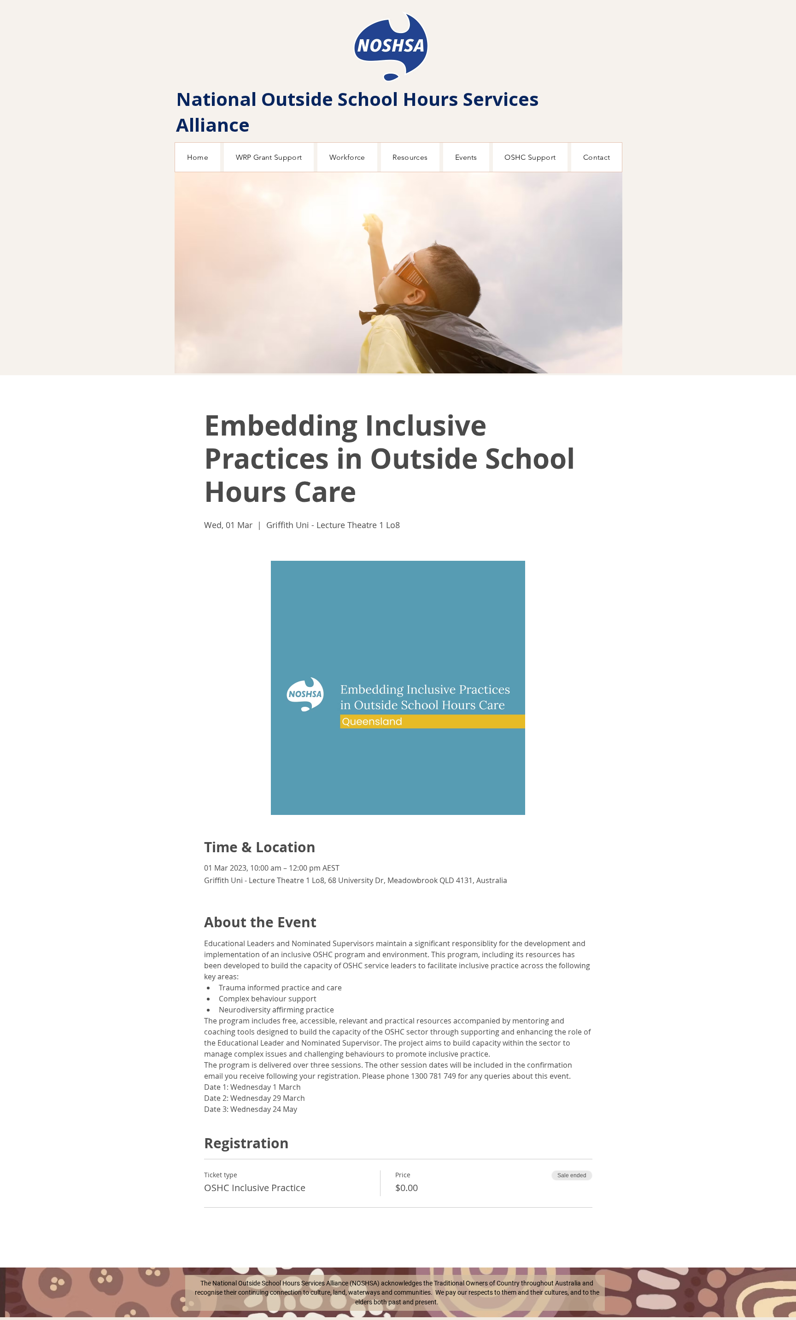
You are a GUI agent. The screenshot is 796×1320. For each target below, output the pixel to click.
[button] (398, 272)
